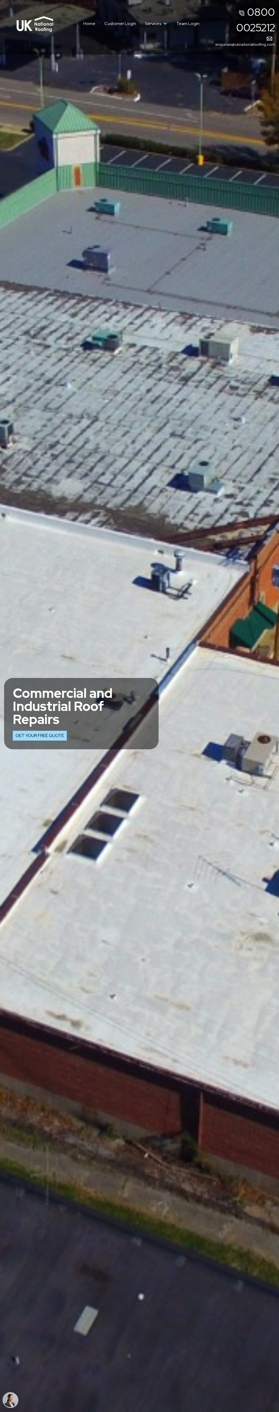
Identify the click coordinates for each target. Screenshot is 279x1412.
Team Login (187, 23)
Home (89, 23)
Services (153, 23)
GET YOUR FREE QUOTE (40, 735)
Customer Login (120, 23)
